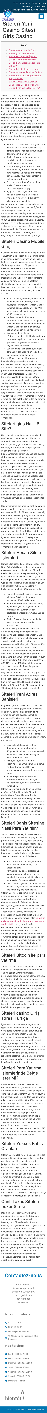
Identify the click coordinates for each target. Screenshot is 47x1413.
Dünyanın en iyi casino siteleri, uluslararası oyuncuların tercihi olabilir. (23, 921)
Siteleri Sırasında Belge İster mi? (24, 88)
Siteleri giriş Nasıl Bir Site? (22, 53)
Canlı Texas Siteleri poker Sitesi (24, 84)
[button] (41, 16)
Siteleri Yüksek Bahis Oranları (23, 81)
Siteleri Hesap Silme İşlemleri (23, 56)
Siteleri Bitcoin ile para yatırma (24, 69)
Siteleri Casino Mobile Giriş (22, 50)
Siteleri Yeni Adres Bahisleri (22, 59)
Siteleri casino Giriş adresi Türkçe (25, 72)
